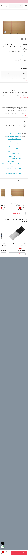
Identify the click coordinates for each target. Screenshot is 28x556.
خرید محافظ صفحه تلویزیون (14, 151)
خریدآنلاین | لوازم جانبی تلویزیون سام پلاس (18, 10)
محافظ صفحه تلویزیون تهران (14, 161)
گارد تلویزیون (18, 143)
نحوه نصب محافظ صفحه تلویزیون (13, 136)
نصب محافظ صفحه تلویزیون (14, 158)
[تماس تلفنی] (2, 543)
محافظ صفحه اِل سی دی (15, 171)
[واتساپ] (2, 546)
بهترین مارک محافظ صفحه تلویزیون (13, 173)
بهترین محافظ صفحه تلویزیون (14, 168)
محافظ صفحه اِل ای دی (15, 163)
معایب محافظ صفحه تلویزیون (14, 146)
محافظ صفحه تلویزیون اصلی (14, 166)
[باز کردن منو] (25, 6)
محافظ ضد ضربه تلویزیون (15, 156)
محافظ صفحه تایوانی (16, 148)
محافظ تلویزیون (6, 163)
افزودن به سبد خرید (19, 553)
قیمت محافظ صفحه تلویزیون (14, 138)
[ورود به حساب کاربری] (6, 6)
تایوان (22, 55)
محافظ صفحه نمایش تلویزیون (14, 133)
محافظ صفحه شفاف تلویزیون (14, 141)
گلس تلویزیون (17, 176)
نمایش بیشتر (25, 80)
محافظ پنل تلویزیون (16, 153)
